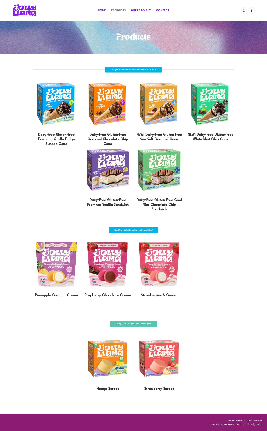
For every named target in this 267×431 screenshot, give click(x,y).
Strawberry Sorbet (159, 389)
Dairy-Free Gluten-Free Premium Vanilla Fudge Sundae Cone (56, 139)
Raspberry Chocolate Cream (108, 295)
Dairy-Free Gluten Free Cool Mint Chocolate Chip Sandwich (159, 204)
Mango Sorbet (107, 389)
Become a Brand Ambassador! (245, 420)
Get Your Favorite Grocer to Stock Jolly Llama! (237, 424)
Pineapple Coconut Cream (56, 295)
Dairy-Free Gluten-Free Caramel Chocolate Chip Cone (108, 139)
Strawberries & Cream (159, 295)
